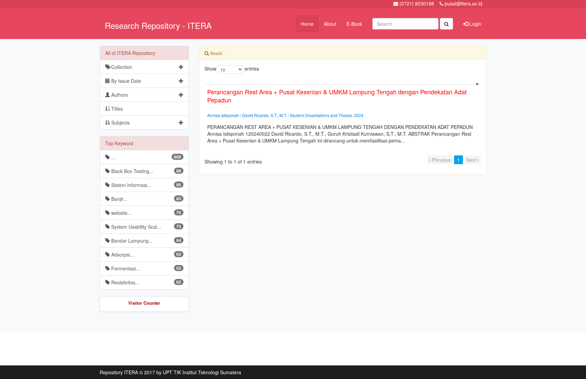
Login (474, 23)
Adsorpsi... (145, 254)
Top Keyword (119, 143)
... (145, 157)
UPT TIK (172, 372)
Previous (441, 159)
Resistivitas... (145, 282)
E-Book (354, 23)
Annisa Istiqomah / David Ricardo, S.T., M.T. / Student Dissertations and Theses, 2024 (285, 115)
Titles (116, 108)
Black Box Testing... (145, 171)
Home (307, 23)
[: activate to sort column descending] (342, 82)
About (330, 23)
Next (471, 159)
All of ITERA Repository (130, 53)
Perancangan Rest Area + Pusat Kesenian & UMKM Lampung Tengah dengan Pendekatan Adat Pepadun (337, 95)
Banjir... (145, 198)
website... (145, 212)
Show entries (231, 68)
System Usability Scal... (145, 226)
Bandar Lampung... (145, 240)
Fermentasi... (145, 268)
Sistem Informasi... (145, 185)
